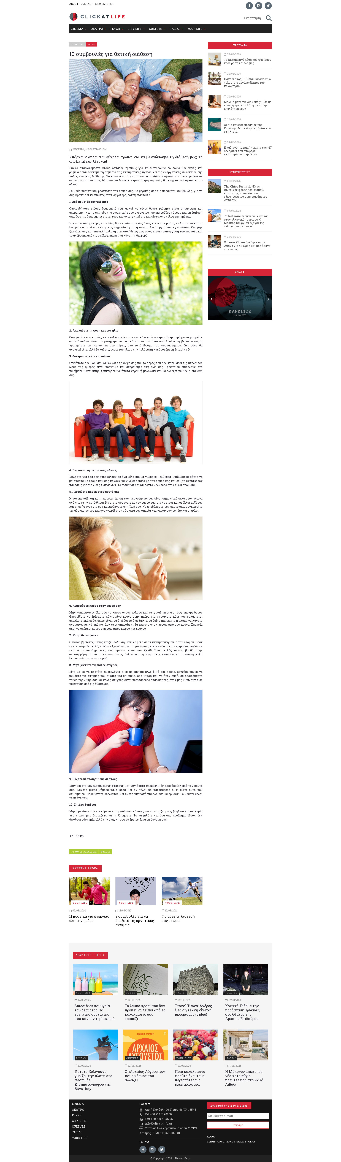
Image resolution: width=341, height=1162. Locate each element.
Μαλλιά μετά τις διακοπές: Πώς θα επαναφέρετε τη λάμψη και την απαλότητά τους (247, 105)
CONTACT (87, 4)
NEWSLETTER (104, 4)
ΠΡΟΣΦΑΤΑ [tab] (240, 45)
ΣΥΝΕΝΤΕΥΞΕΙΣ (240, 172)
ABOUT (74, 4)
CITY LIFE (135, 29)
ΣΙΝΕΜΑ (77, 29)
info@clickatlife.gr (158, 1123)
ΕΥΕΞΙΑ (105, 851)
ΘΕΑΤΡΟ (97, 29)
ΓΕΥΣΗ (115, 29)
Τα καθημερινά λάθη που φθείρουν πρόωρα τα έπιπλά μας (247, 61)
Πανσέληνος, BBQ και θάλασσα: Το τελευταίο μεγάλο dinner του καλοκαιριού (247, 82)
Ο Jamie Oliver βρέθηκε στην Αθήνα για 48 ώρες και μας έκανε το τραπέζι (247, 245)
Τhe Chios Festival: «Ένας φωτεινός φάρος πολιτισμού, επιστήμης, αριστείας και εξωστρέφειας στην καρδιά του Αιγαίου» (245, 193)
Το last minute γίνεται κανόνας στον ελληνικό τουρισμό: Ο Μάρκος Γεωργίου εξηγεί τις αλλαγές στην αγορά (246, 221)
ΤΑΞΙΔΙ (175, 29)
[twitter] (268, 5)
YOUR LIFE (194, 29)
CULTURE (156, 29)
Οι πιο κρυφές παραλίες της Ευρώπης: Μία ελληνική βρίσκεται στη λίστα (248, 128)
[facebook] (249, 5)
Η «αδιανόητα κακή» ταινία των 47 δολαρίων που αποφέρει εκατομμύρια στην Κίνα (248, 151)
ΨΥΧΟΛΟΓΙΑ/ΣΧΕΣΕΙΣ (84, 851)
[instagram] (258, 5)
